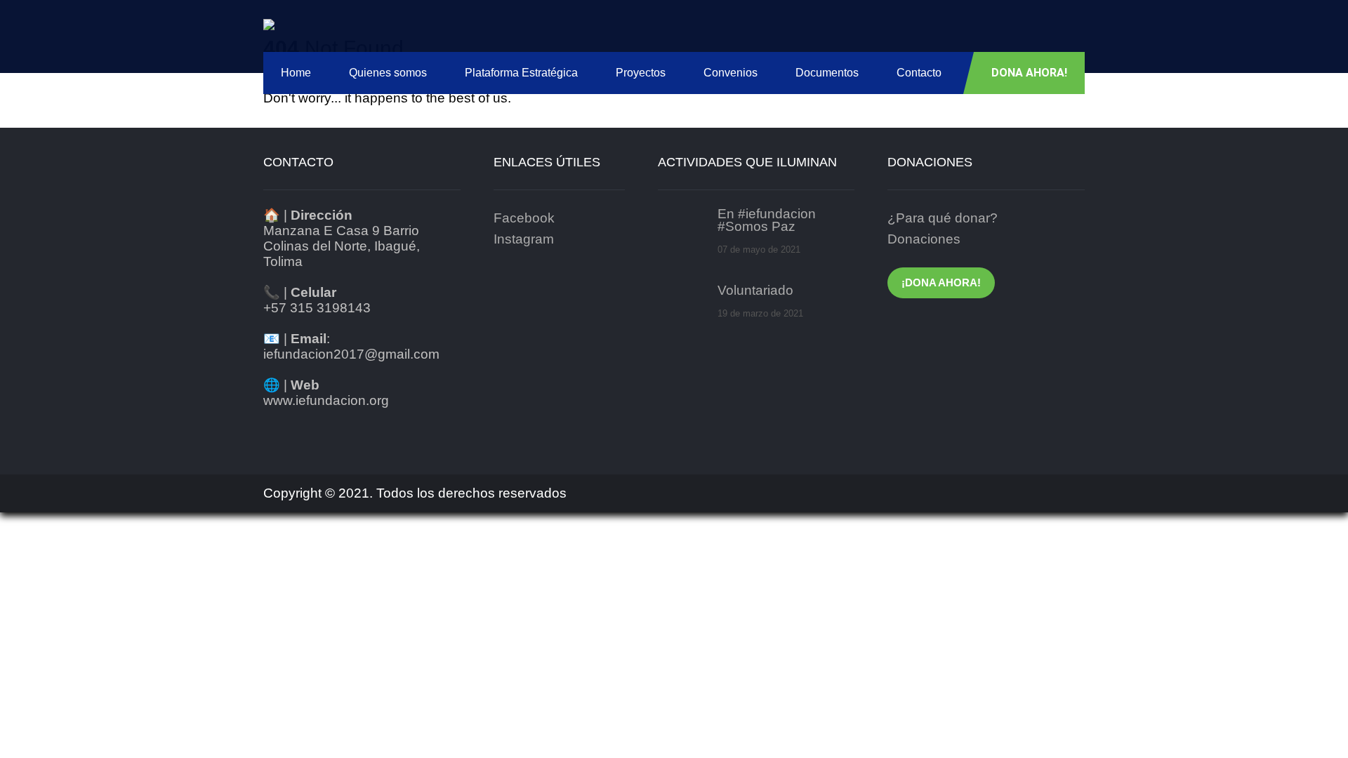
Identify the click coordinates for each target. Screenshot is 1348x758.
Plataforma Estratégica (521, 73)
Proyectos (641, 73)
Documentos (827, 73)
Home (296, 73)
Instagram (524, 239)
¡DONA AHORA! (941, 282)
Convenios (730, 73)
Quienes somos (388, 73)
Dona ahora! (1029, 72)
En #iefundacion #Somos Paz (767, 220)
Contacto (919, 73)
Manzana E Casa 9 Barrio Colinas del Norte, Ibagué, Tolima (341, 246)
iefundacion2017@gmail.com (351, 354)
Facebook (524, 218)
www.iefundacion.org (326, 400)
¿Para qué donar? (942, 218)
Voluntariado (755, 290)
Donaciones (923, 239)
